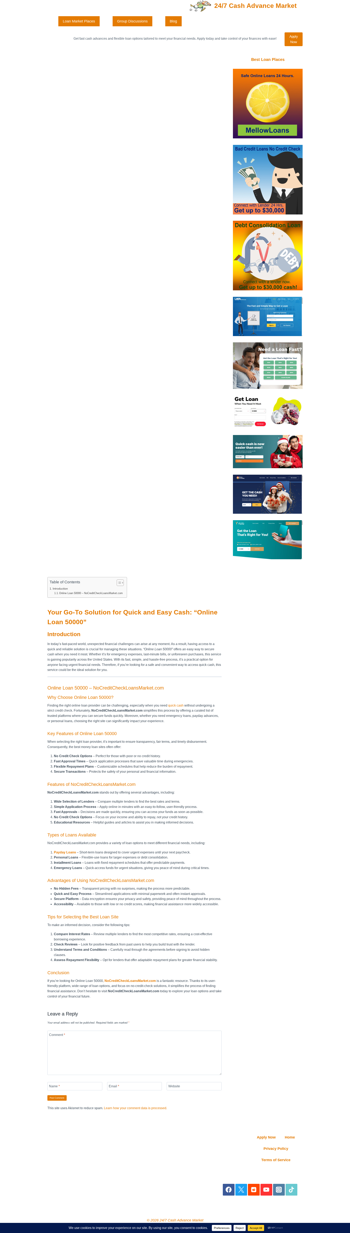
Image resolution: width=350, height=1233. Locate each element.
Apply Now (293, 39)
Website (174, 1086)
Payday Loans (65, 852)
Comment (57, 1034)
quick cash (176, 705)
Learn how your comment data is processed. (135, 1108)
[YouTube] (266, 1190)
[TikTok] (292, 1190)
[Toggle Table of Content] (118, 582)
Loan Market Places (79, 21)
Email (114, 1086)
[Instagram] (279, 1190)
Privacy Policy (276, 1149)
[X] (241, 1190)
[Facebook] (229, 1190)
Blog (173, 21)
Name (54, 1086)
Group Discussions (132, 21)
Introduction (60, 588)
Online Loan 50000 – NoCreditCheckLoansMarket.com (91, 593)
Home (290, 1137)
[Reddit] (254, 1190)
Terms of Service (275, 1160)
